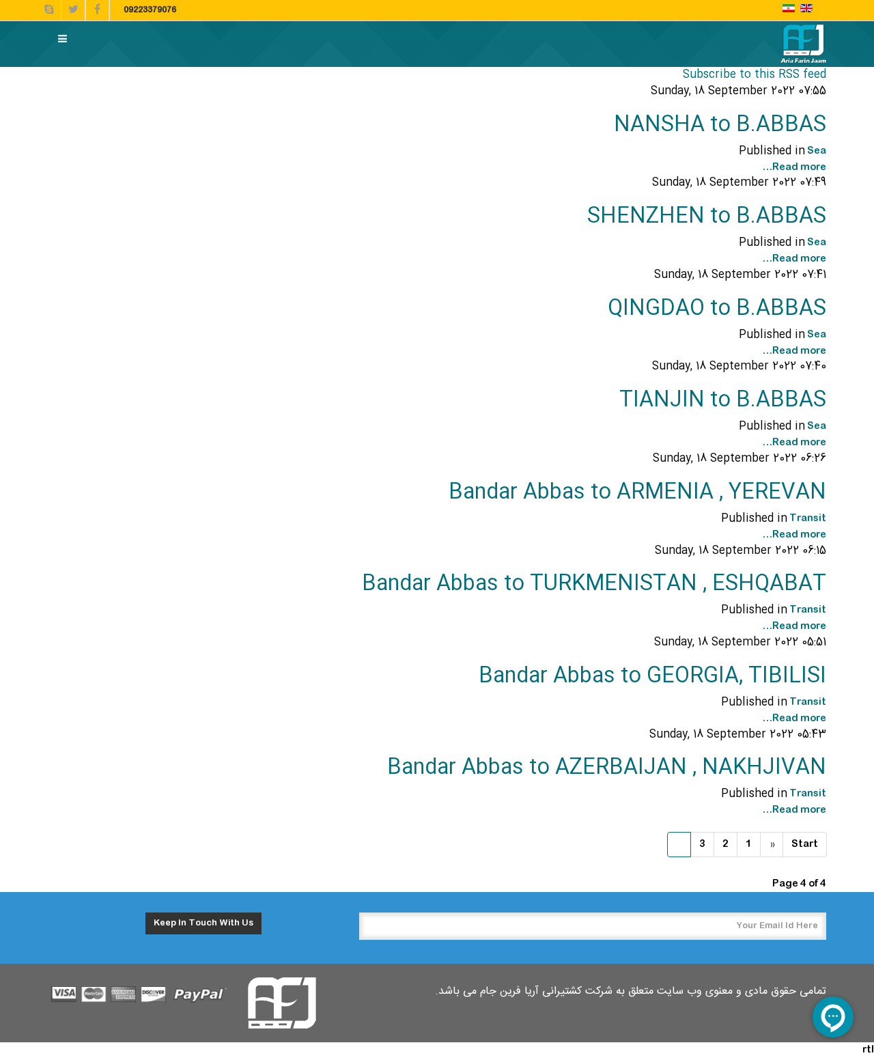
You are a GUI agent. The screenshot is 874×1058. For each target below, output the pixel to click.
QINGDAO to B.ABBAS (717, 309)
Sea (816, 151)
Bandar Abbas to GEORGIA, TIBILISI (652, 676)
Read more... (794, 167)
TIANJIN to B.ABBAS (722, 400)
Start (804, 844)
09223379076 (150, 10)
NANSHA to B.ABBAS (720, 125)
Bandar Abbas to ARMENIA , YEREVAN (637, 493)
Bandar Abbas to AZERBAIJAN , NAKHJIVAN (606, 768)
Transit (807, 518)
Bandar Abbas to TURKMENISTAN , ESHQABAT (594, 584)
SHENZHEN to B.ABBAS (706, 217)
